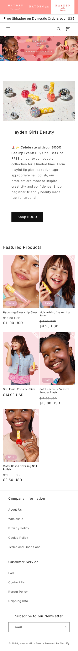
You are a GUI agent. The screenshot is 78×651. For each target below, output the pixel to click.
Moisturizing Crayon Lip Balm (55, 314)
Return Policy (18, 591)
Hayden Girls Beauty (32, 643)
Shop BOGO (27, 217)
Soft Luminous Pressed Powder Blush (54, 391)
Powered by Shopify (57, 643)
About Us (15, 509)
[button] (8, 29)
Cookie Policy (18, 537)
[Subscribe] (64, 627)
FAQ (11, 573)
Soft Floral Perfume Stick (19, 389)
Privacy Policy (18, 528)
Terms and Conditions (24, 547)
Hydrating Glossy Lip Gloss (20, 312)
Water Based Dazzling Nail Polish (20, 467)
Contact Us (16, 582)
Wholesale (15, 519)
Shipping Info (18, 601)
